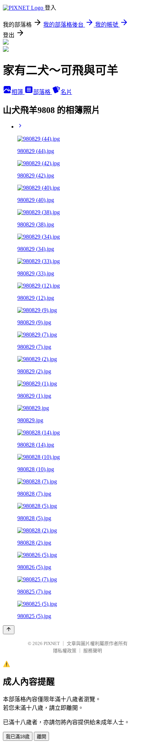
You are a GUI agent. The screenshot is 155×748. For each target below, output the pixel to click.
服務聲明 (92, 650)
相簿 (18, 92)
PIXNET (52, 643)
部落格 (42, 92)
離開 (41, 736)
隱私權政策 (64, 650)
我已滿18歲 (18, 736)
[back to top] (8, 629)
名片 (66, 92)
